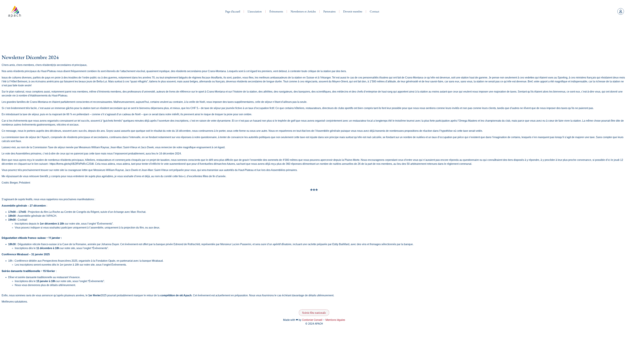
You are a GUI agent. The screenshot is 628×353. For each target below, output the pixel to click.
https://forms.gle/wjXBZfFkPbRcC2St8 (72, 163)
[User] (620, 11)
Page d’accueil (232, 11)
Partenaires (329, 11)
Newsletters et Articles (303, 11)
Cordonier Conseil (312, 319)
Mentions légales (335, 319)
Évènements (276, 11)
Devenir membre (352, 11)
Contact (374, 11)
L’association (255, 11)
